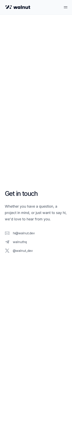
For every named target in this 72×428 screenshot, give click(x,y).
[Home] (18, 7)
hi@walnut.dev (24, 233)
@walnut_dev (23, 251)
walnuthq (20, 242)
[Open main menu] (63, 7)
